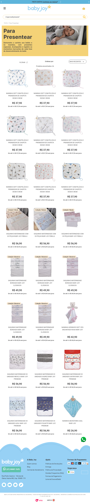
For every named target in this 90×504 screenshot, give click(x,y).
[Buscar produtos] (84, 17)
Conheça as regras (50, 2)
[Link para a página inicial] (6, 23)
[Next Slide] (89, 2)
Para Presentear (14, 23)
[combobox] (45, 17)
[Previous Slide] (1, 2)
